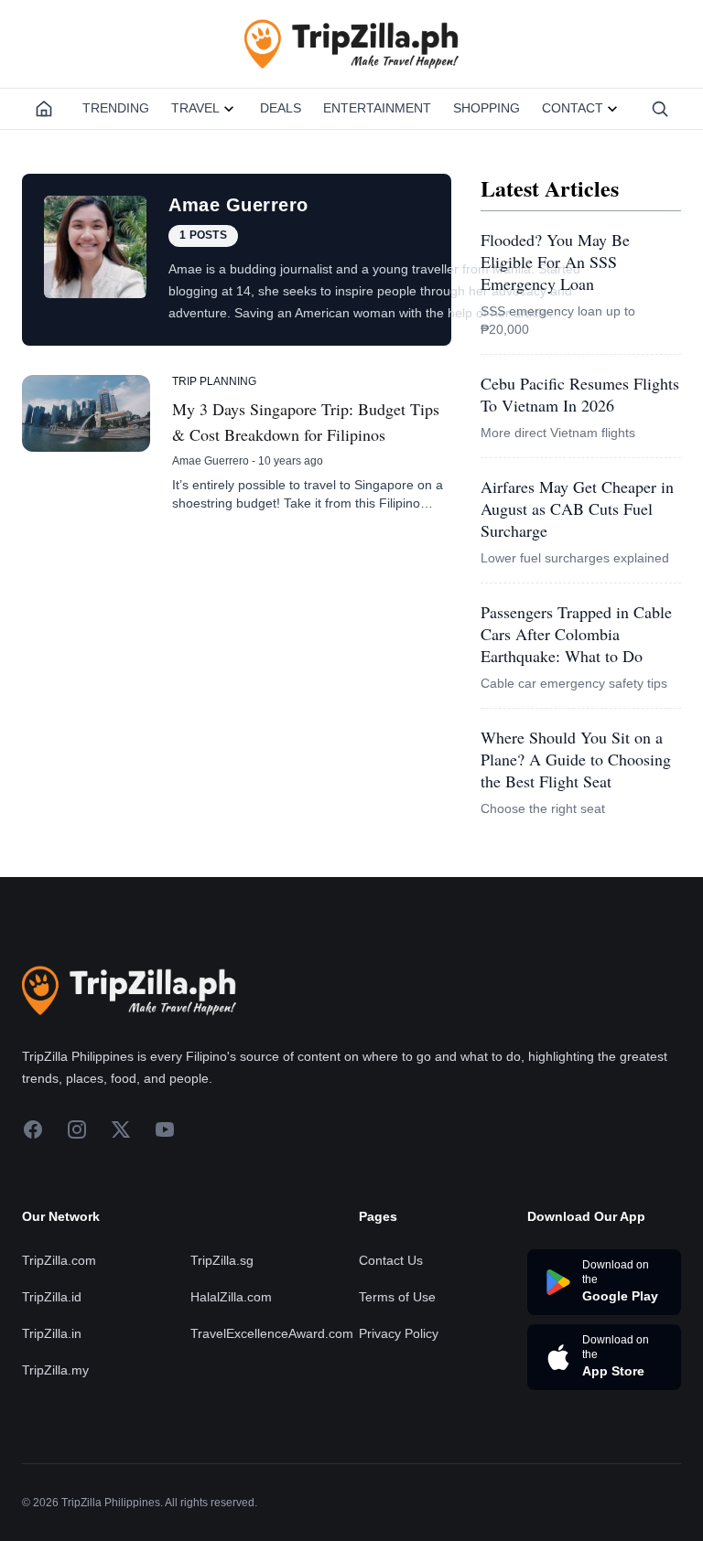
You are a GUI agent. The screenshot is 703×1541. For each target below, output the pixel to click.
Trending (115, 108)
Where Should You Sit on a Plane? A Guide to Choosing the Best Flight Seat (576, 759)
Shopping (486, 108)
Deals (280, 108)
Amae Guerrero (210, 461)
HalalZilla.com (231, 1297)
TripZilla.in (51, 1333)
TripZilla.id (51, 1297)
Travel (195, 108)
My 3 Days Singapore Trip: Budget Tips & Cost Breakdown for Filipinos (305, 421)
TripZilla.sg (222, 1260)
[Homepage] (43, 108)
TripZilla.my (55, 1370)
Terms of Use (397, 1297)
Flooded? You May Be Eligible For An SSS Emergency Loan (555, 261)
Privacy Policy (398, 1333)
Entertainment (377, 108)
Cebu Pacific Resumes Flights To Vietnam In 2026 (580, 394)
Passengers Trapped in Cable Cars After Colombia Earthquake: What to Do (576, 634)
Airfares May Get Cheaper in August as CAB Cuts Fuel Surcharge (577, 508)
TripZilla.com (59, 1260)
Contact (572, 108)
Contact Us (391, 1260)
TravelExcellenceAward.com (271, 1333)
